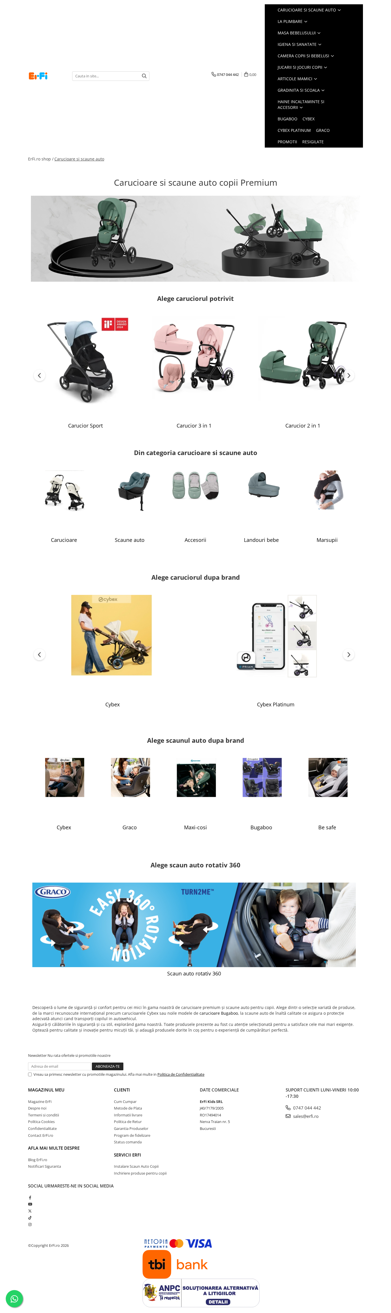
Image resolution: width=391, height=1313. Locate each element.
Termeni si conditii (43, 1115)
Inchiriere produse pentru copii (140, 1173)
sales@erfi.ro (305, 1116)
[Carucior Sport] (85, 367)
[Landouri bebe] (261, 502)
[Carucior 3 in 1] (194, 367)
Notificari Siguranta (44, 1166)
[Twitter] (30, 1211)
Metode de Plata (128, 1108)
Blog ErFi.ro (37, 1159)
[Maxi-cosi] (195, 789)
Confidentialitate (42, 1128)
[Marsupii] (327, 502)
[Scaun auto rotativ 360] (194, 925)
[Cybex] (112, 646)
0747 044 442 (306, 1108)
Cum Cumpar (125, 1101)
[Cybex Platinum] (276, 646)
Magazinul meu (46, 1090)
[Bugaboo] (261, 789)
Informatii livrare (128, 1115)
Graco (323, 130)
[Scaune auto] (129, 502)
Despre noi (37, 1108)
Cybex (309, 118)
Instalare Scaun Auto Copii (136, 1166)
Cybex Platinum (294, 130)
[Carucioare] (63, 502)
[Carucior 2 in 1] (303, 367)
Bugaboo (287, 118)
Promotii (287, 141)
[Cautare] (144, 76)
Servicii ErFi (127, 1155)
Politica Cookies (41, 1121)
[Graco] (129, 789)
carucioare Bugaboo (219, 1013)
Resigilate (313, 141)
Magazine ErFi (40, 1101)
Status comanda (128, 1142)
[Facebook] (30, 1197)
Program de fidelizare (132, 1135)
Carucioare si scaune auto (79, 159)
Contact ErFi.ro (40, 1135)
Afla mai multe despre (54, 1148)
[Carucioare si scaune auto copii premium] (195, 239)
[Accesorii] (195, 502)
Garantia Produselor (131, 1128)
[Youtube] (30, 1204)
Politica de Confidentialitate (180, 1074)
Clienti (122, 1090)
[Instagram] (30, 1224)
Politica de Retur (128, 1121)
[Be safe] (327, 789)
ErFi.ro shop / (41, 159)
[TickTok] (30, 1217)
